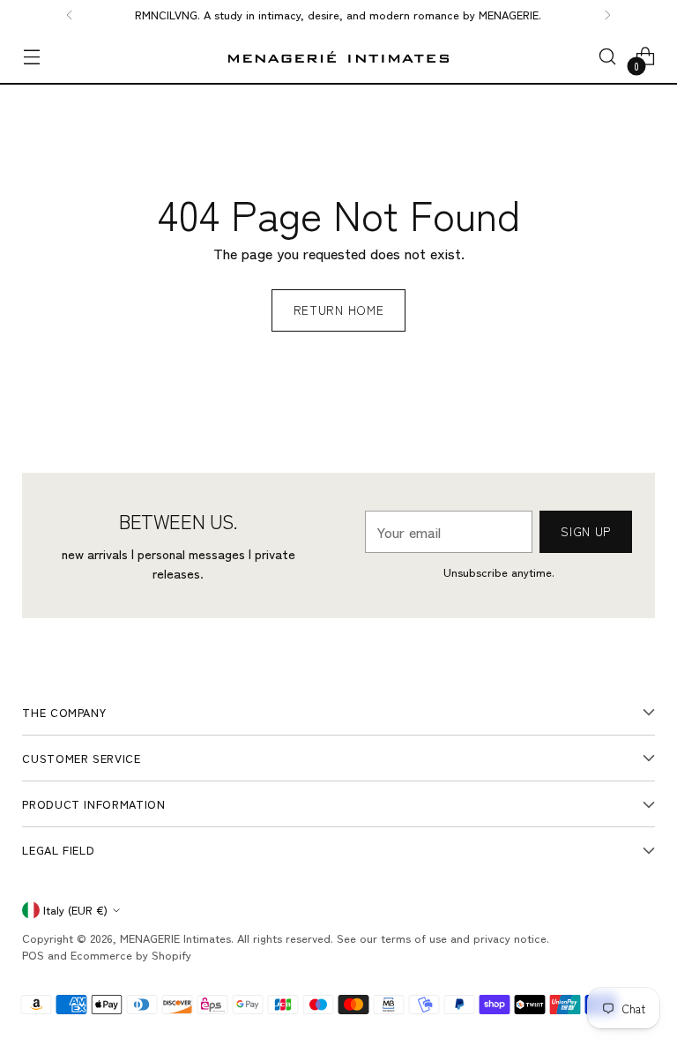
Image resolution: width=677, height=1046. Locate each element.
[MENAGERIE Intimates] (338, 57)
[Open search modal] (608, 57)
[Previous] (69, 15)
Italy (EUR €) (75, 909)
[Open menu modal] (31, 57)
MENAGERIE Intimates (175, 938)
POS (33, 954)
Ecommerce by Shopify (131, 954)
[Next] (607, 15)
